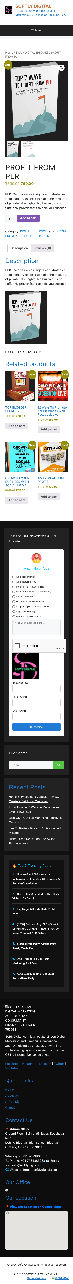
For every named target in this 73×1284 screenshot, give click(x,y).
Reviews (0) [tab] (42, 248)
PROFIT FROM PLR (35, 236)
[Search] (58, 765)
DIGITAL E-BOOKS (37, 52)
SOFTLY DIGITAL (33, 6)
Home (9, 52)
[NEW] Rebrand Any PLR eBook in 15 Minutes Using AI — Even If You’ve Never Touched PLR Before (35, 929)
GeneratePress (36, 1278)
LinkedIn (45, 1063)
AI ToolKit (12, 1101)
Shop (19, 52)
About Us (12, 1095)
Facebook (12, 1063)
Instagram (29, 1063)
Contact (10, 1107)
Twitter (59, 1063)
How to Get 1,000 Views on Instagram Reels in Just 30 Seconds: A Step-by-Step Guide (36, 879)
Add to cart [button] (16, 426)
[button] (61, 68)
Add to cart (28, 218)
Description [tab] (19, 248)
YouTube (11, 1068)
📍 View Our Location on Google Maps (33, 1207)
